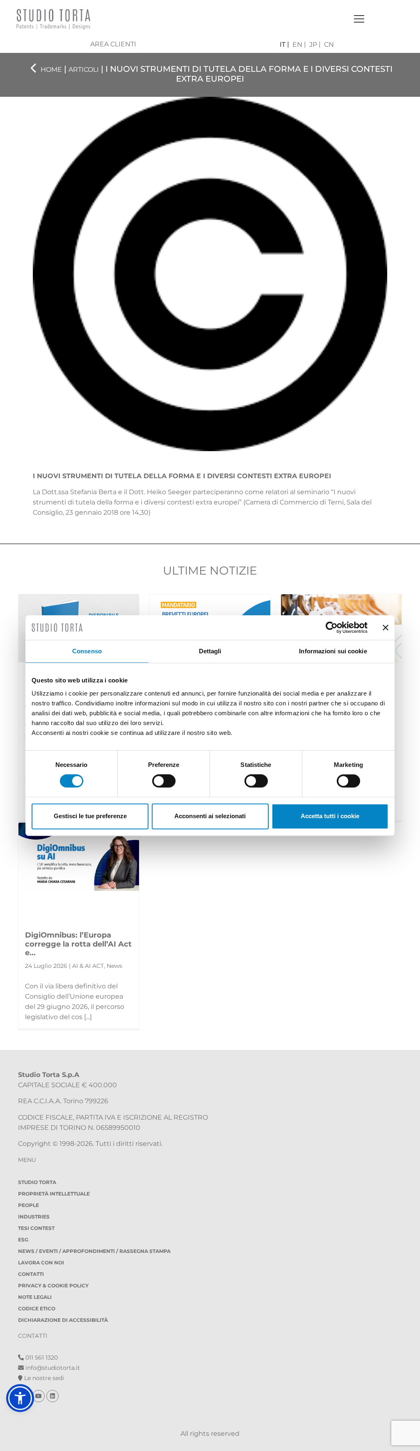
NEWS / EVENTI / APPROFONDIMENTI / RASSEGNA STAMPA (94, 1251)
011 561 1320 (41, 1357)
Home (51, 69)
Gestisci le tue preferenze (90, 815)
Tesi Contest (36, 1228)
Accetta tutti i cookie (330, 815)
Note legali (35, 1297)
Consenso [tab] (87, 651)
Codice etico (36, 1308)
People (28, 1205)
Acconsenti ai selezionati (210, 815)
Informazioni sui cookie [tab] (333, 651)
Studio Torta (37, 1182)
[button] (20, 1398)
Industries (34, 1217)
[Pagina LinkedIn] (52, 1396)
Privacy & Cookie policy (53, 1285)
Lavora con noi (41, 1262)
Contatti (31, 1274)
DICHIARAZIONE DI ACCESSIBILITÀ (63, 1320)
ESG (23, 1240)
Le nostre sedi (43, 1378)
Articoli (83, 69)
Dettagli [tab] (210, 651)
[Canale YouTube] (39, 1396)
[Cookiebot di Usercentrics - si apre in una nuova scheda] (332, 627)
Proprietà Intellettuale (54, 1194)
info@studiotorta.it (52, 1367)
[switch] (164, 780)
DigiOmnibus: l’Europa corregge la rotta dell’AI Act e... (78, 944)
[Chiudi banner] (385, 627)
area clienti (113, 44)
